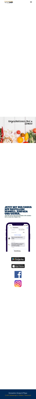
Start (5, 11)
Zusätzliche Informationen (15, 55)
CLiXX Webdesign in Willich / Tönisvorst (18, 395)
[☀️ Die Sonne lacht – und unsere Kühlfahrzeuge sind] (18, 353)
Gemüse (10, 11)
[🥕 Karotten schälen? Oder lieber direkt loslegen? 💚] (18, 332)
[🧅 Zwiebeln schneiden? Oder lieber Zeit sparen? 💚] (18, 374)
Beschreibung (10, 51)
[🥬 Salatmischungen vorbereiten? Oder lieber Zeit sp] (18, 311)
